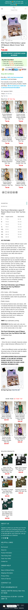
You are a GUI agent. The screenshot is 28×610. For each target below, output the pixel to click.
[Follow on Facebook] (2, 538)
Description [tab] (4, 203)
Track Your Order (6, 558)
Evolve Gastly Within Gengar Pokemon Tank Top (21, 139)
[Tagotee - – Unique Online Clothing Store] (14, 8)
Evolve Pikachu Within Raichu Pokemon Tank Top (7, 183)
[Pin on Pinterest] (14, 192)
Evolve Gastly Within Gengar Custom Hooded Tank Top (21, 161)
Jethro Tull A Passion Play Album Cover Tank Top (21, 469)
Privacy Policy (5, 576)
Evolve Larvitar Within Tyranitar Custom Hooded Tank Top (20, 117)
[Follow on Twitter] (5, 538)
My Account (4, 547)
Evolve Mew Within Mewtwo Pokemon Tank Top (7, 161)
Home (2, 40)
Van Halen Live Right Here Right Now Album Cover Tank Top (7, 492)
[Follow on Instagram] (3, 538)
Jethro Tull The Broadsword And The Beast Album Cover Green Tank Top (7, 470)
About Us (3, 550)
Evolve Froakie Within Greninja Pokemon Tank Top (20, 183)
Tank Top (5, 95)
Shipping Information (7, 573)
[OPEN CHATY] (4, 606)
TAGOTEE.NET (16, 390)
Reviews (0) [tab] (4, 206)
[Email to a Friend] (11, 192)
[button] (2, 9)
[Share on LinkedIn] (16, 192)
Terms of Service (6, 578)
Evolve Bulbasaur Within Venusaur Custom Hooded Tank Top (7, 117)
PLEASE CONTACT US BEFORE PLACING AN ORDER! (14, 54)
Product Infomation (6, 553)
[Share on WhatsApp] (3, 192)
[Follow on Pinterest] (7, 538)
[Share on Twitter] (8, 192)
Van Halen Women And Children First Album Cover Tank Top (7, 514)
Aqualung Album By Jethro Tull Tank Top (21, 490)
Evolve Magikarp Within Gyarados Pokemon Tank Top (7, 139)
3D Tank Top (9, 40)
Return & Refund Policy (7, 570)
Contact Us (4, 561)
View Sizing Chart (6, 555)
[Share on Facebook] (6, 192)
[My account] (25, 9)
